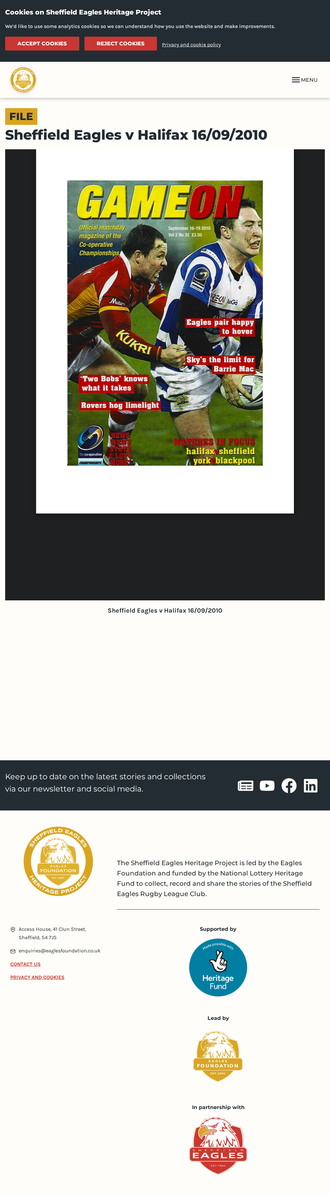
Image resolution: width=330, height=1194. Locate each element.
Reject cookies (120, 44)
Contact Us (25, 964)
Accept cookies (42, 44)
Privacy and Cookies (37, 977)
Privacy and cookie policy (191, 45)
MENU (309, 80)
